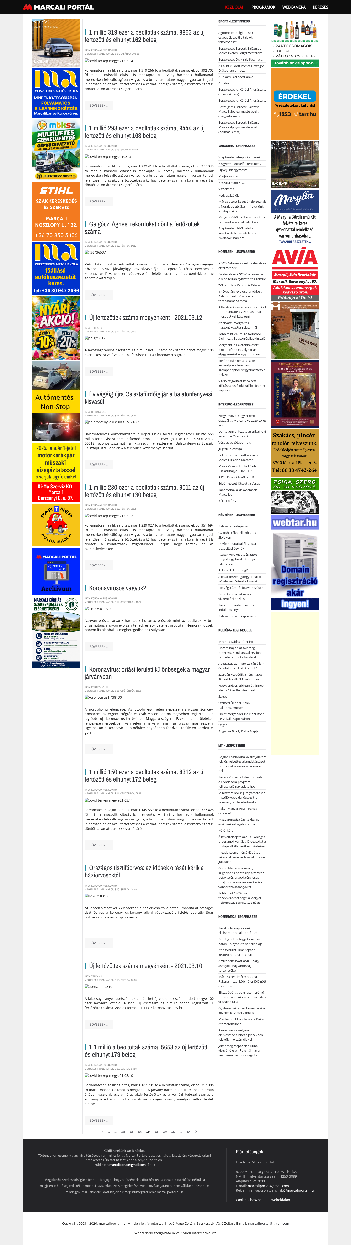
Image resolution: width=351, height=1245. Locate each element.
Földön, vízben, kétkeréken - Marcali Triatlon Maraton (238, 457)
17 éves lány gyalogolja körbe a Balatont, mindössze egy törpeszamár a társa (240, 296)
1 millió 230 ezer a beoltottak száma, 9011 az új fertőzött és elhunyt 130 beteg (144, 491)
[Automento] (56, 401)
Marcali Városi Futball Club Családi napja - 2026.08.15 (237, 468)
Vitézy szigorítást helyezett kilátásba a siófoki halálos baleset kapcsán (241, 385)
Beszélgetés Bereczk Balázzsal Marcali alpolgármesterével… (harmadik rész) (239, 127)
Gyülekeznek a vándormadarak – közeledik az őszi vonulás (241, 1010)
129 (165, 1131)
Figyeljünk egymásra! (233, 170)
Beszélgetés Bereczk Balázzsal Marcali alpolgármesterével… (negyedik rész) (239, 111)
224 (188, 1131)
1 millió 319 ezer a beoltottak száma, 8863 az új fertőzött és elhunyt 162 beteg (145, 36)
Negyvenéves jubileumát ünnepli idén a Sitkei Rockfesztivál (241, 687)
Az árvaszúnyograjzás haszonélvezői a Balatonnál (237, 325)
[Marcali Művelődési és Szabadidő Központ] (295, 330)
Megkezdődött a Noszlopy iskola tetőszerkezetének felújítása (241, 219)
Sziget (222, 696)
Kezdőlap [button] (234, 7)
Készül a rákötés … (231, 183)
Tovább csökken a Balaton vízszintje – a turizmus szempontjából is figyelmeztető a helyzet (241, 367)
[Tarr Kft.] (295, 103)
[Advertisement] (295, 683)
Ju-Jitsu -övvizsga (230, 449)
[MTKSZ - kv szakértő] (56, 149)
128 (156, 1131)
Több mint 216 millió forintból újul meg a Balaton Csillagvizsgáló (242, 336)
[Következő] (196, 1131)
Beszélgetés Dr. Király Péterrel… (240, 59)
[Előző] (102, 1131)
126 (140, 1131)
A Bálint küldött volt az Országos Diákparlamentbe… (241, 68)
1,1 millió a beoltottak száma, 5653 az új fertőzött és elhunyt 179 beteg (146, 1051)
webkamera (294, 7)
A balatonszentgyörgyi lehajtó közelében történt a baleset (239, 579)
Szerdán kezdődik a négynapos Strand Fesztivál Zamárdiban (240, 676)
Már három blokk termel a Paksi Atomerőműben (241, 1021)
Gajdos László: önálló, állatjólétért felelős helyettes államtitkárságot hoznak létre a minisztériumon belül (242, 764)
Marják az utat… (229, 176)
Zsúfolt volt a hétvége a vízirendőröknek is (234, 596)
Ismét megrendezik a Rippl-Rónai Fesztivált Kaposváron (241, 716)
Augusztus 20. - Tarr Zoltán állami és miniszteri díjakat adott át (241, 665)
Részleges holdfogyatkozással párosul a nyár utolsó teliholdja (240, 941)
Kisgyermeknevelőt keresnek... (239, 163)
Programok (263, 7)
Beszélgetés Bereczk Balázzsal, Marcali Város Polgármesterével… (242, 50)
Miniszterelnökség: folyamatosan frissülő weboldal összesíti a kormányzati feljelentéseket (241, 797)
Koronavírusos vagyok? (117, 587)
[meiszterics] (56, 92)
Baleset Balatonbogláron (235, 570)
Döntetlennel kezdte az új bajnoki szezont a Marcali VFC (242, 433)
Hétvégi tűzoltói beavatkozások (240, 588)
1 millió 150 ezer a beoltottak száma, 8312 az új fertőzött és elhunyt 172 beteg (145, 775)
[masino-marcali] (56, 327)
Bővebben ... (99, 105)
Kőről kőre (225, 830)
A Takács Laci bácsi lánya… (236, 77)
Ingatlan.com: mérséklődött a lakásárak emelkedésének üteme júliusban (241, 857)
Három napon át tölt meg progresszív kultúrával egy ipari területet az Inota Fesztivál (240, 652)
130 (173, 1131)
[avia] (295, 272)
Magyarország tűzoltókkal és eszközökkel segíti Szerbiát (238, 821)
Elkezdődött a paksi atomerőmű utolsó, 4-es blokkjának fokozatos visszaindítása (242, 997)
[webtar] (295, 562)
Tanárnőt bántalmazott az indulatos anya (236, 607)
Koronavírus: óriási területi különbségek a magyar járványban (147, 673)
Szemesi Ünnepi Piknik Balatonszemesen (234, 705)
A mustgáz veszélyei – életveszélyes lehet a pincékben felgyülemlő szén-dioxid (240, 1035)
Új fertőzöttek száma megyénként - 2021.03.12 (145, 317)
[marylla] (295, 216)
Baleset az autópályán (234, 526)
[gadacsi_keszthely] (56, 42)
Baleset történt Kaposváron (238, 616)
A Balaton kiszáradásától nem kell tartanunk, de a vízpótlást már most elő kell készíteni (242, 312)
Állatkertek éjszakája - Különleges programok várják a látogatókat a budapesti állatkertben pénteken (242, 841)
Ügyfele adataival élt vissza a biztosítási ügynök (238, 545)
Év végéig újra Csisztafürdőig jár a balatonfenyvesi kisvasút (148, 397)
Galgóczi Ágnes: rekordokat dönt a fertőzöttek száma (142, 227)
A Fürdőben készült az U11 (237, 477)
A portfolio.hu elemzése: (105, 709)
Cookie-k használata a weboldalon (263, 1200)
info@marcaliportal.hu (296, 1190)
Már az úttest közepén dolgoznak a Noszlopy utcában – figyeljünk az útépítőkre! (242, 206)
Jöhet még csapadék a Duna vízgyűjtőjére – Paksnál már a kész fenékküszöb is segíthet (239, 1050)
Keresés (320, 7)
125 (131, 1131)
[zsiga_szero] (295, 495)
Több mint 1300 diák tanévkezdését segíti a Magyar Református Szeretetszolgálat (239, 898)
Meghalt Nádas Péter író (235, 641)
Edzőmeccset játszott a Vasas (239, 483)
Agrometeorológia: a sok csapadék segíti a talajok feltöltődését (235, 37)
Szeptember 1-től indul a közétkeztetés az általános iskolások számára (237, 233)
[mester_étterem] (295, 42)
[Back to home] (59, 7)
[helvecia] (295, 452)
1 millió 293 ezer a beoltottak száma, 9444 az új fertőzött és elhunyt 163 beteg (145, 132)
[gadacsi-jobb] (295, 164)
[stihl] (56, 211)
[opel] (56, 472)
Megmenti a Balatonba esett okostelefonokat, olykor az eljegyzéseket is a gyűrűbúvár (239, 349)
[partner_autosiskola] (56, 524)
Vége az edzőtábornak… (235, 442)
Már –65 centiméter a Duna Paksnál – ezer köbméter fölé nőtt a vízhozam (242, 981)
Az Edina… (225, 83)
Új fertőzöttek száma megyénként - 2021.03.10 (145, 965)
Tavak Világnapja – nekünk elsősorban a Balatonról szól (238, 930)
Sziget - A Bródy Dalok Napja (238, 731)
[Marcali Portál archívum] (56, 571)
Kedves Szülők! (228, 195)
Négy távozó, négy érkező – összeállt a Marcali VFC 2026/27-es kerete (242, 420)
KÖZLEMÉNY (227, 501)
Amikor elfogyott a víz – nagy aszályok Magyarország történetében (238, 965)
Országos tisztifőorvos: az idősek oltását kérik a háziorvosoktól (144, 871)
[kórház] (56, 631)
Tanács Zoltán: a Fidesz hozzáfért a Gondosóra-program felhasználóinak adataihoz (241, 781)
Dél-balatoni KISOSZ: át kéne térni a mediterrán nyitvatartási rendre (242, 276)
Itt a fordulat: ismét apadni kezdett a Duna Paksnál (237, 952)
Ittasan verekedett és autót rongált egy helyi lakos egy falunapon (237, 559)
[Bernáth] (295, 393)
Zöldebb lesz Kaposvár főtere (239, 285)
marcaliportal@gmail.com (127, 1164)
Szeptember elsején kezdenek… (240, 157)
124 (123, 1131)
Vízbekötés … (227, 189)
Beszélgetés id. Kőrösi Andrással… (242, 100)
